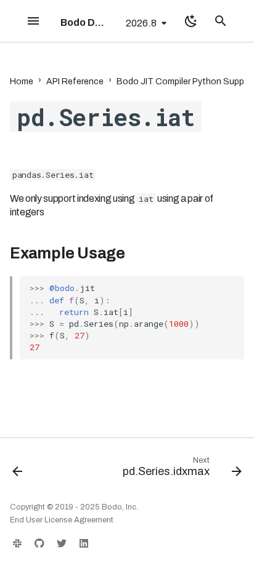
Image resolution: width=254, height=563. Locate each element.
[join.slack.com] (17, 543)
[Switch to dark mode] (191, 21)
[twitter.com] (62, 543)
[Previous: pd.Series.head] (17, 469)
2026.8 (141, 23)
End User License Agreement (61, 520)
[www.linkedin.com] (84, 543)
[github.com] (39, 543)
